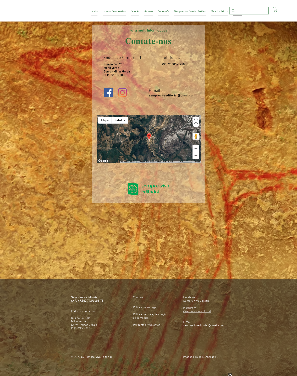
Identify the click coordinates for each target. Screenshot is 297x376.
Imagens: (199, 357)
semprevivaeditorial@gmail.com (172, 95)
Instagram (189, 308)
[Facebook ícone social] (108, 92)
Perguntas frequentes (146, 325)
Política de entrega (144, 307)
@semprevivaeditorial (197, 311)
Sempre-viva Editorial (196, 301)
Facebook (189, 297)
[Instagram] (122, 92)
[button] (275, 9)
